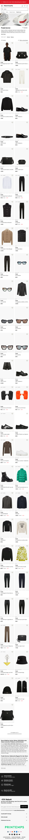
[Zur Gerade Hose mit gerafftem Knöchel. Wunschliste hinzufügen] (12, 599)
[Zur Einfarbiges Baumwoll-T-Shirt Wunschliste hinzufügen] (12, 43)
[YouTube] (19, 834)
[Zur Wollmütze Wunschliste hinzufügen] (12, 678)
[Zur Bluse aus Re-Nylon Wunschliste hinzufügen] (12, 69)
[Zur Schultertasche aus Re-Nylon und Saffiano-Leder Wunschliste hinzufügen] (27, 43)
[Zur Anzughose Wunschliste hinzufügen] (27, 202)
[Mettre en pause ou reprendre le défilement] (1, 2)
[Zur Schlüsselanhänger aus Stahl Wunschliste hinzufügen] (12, 652)
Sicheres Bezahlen (8, 775)
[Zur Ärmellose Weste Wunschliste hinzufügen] (27, 228)
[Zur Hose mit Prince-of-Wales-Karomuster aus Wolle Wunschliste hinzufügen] (12, 625)
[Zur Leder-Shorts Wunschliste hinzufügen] (12, 361)
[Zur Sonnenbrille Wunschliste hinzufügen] (27, 255)
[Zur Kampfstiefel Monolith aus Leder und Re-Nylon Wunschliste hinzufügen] (12, 466)
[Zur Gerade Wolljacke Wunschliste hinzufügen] (12, 493)
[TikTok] (14, 834)
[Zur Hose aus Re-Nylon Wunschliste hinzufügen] (12, 255)
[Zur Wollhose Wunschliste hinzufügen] (27, 572)
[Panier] (27, 6)
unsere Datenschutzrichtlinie (19, 810)
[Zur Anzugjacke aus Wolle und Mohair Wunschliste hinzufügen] (27, 281)
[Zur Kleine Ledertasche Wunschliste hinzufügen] (27, 149)
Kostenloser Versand (8, 780)
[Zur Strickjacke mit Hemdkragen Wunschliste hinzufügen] (12, 228)
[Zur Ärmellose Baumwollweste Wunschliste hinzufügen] (12, 202)
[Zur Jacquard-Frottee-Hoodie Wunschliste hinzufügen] (27, 546)
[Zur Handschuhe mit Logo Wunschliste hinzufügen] (27, 678)
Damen (8, 37)
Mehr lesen (3, 34)
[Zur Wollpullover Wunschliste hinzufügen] (12, 519)
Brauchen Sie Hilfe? (8, 790)
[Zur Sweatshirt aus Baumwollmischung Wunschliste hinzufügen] (12, 96)
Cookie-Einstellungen (15, 837)
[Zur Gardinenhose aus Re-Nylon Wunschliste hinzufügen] (27, 599)
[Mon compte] (22, 6)
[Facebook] (9, 834)
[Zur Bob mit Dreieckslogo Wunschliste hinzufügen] (27, 652)
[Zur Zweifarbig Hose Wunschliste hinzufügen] (27, 175)
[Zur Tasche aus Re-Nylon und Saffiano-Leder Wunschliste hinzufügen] (12, 149)
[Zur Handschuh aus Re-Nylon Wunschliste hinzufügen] (27, 387)
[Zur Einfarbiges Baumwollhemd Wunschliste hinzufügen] (12, 175)
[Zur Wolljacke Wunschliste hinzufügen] (27, 493)
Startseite (3, 12)
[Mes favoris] (24, 6)
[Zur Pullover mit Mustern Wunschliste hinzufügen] (12, 440)
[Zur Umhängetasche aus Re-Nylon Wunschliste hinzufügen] (12, 705)
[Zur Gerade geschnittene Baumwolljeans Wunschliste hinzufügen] (12, 572)
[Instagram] (12, 834)
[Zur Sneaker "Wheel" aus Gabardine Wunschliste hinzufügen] (27, 414)
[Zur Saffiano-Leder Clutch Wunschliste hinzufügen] (27, 625)
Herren (7, 12)
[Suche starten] (2, 9)
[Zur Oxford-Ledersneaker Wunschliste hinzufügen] (12, 414)
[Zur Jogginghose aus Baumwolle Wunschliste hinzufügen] (27, 69)
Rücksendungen (7, 784)
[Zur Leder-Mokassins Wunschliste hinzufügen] (27, 96)
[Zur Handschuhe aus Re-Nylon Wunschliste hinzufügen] (12, 387)
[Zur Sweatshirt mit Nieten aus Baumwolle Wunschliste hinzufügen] (12, 546)
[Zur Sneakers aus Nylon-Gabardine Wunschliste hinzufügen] (27, 440)
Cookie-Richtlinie (6, 837)
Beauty (12, 37)
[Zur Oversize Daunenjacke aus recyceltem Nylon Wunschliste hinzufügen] (27, 466)
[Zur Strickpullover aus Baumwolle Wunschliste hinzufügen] (27, 519)
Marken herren (12, 12)
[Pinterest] (17, 834)
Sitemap (23, 837)
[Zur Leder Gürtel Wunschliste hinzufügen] (12, 122)
